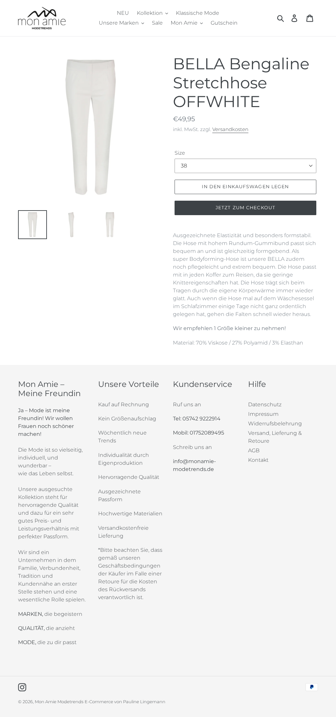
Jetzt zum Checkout (245, 208)
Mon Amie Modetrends (59, 701)
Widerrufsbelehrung (275, 423)
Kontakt (258, 460)
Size (180, 153)
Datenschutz (265, 404)
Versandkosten (230, 129)
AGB (254, 450)
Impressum (263, 414)
